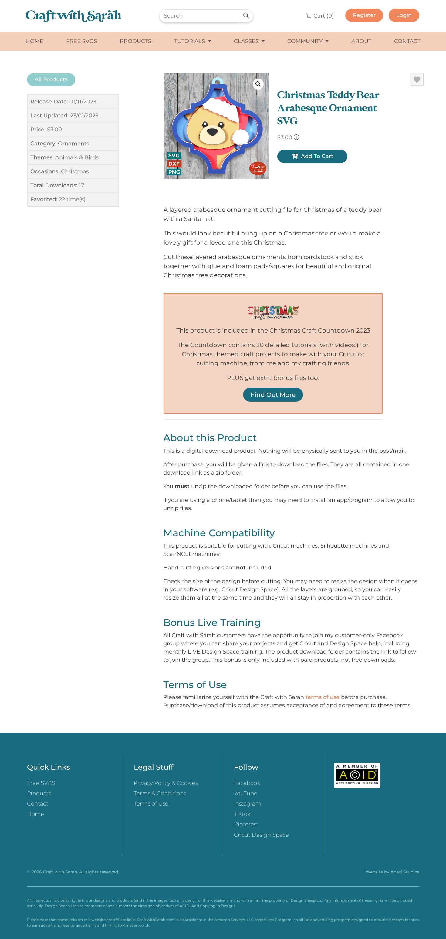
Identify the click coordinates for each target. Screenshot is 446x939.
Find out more (273, 394)
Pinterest (246, 824)
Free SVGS (81, 41)
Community (305, 41)
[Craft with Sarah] (73, 16)
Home (34, 41)
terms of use (323, 697)
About (361, 41)
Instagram (247, 803)
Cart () (323, 15)
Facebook (247, 783)
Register (364, 15)
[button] (258, 84)
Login (404, 15)
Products (135, 41)
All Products (51, 79)
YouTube (245, 793)
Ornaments (73, 143)
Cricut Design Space (261, 835)
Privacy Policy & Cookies (166, 783)
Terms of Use (151, 803)
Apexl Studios (404, 872)
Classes (247, 41)
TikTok (242, 814)
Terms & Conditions (160, 793)
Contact (407, 41)
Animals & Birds (77, 157)
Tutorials (190, 41)
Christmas (75, 171)
